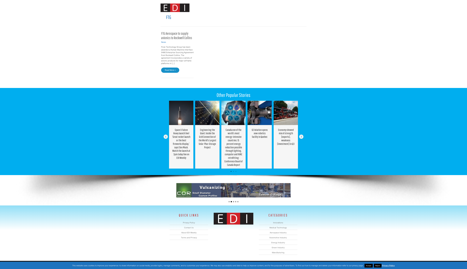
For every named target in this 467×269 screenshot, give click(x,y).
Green (260, 7)
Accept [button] (368, 266)
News (163, 42)
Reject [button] (377, 266)
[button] (302, 7)
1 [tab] (231, 171)
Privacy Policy (388, 265)
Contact (293, 7)
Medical (216, 7)
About (284, 7)
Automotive (240, 7)
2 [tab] (233, 171)
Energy (251, 7)
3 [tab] (236, 171)
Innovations (205, 7)
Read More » (170, 71)
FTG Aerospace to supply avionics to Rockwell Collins (176, 35)
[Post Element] (181, 135)
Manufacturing (272, 7)
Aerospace (227, 7)
